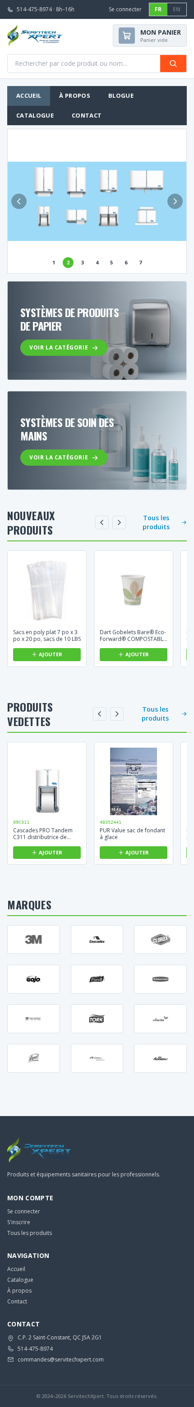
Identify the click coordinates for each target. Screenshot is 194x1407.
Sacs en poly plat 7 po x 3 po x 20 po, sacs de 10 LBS (47, 635)
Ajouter (50, 654)
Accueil (28, 95)
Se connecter (125, 9)
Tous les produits (156, 522)
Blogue (121, 95)
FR (158, 9)
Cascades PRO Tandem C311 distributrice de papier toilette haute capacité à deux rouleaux (45, 833)
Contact (87, 115)
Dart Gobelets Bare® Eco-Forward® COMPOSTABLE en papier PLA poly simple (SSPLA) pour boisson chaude (133, 635)
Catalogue (35, 115)
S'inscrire (18, 1222)
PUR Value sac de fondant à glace (132, 833)
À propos (74, 95)
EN (177, 9)
